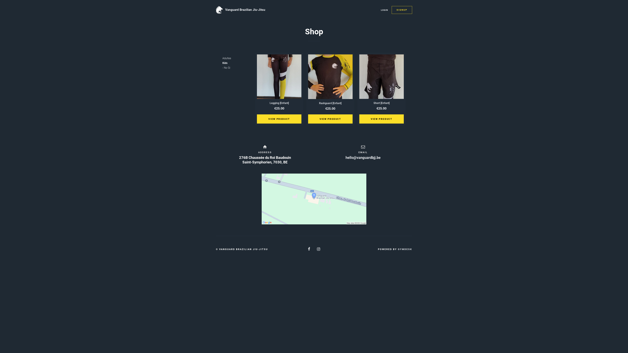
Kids (224, 63)
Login (384, 10)
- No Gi (226, 67)
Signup (402, 10)
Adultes (226, 58)
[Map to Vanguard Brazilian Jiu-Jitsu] (314, 199)
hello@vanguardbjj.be (363, 158)
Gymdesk (405, 249)
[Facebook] (309, 249)
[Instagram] (318, 249)
